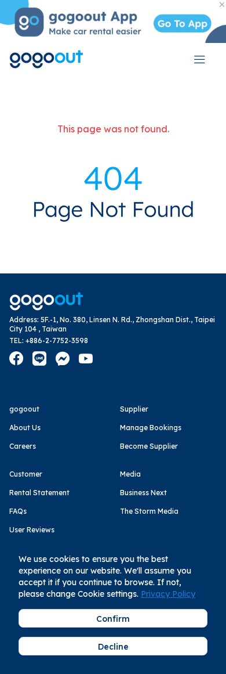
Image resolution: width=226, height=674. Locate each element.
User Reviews (31, 529)
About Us (25, 427)
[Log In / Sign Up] (199, 59)
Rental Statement (39, 492)
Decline (113, 646)
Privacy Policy (168, 594)
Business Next (143, 492)
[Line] (39, 358)
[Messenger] (63, 358)
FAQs (18, 511)
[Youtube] (86, 358)
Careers (22, 446)
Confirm (113, 619)
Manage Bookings (150, 427)
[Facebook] (16, 358)
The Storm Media (149, 511)
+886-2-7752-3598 (56, 340)
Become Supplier (149, 446)
